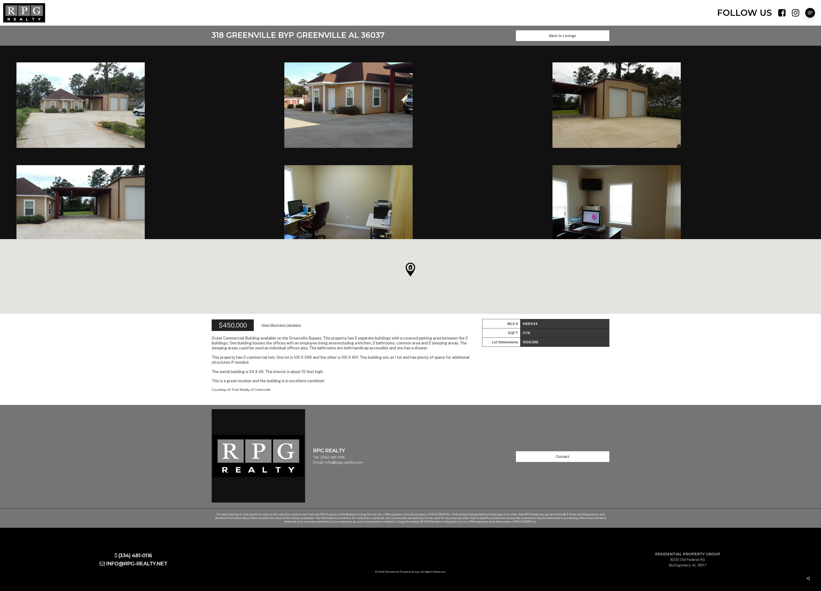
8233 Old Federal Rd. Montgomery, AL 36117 (687, 559)
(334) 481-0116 (332, 457)
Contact (562, 456)
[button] (410, 269)
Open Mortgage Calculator (281, 325)
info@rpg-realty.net (136, 563)
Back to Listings (562, 36)
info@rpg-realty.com (344, 462)
